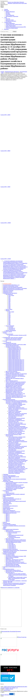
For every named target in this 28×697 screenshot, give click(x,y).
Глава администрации (10, 25)
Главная (6, 9)
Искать (14, 31)
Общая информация (10, 11)
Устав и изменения (10, 15)
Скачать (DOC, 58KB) (5, 150)
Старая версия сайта (16, 3)
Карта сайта (24, 3)
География (8, 14)
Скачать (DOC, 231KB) (6, 258)
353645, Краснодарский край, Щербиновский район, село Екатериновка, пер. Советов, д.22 (14, 687)
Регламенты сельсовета (11, 21)
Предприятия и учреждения (12, 16)
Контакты (6, 29)
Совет (5, 17)
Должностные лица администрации (14, 24)
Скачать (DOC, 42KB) (5, 114)
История (8, 12)
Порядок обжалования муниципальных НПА (16, 26)
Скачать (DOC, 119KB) (6, 222)
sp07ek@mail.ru (6, 690)
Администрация (7, 22)
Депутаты (8, 18)
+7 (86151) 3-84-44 (9, 688)
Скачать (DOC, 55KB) (5, 186)
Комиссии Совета (10, 19)
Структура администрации (12, 28)
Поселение (6, 10)
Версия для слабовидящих (13, 2)
